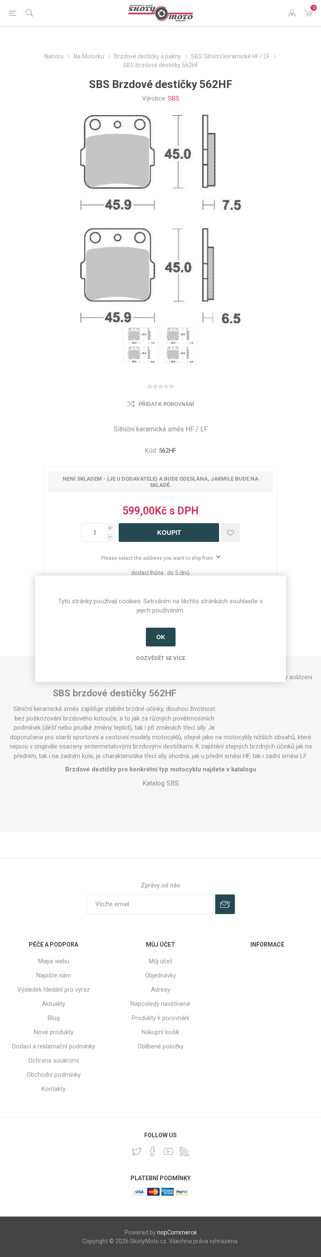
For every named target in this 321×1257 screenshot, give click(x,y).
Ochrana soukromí (53, 1060)
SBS (173, 98)
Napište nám (53, 975)
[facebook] (152, 1151)
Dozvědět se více (160, 658)
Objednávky (160, 975)
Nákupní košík (160, 1032)
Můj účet (160, 961)
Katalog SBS (161, 783)
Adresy (160, 989)
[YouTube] (168, 1151)
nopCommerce (177, 1232)
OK (160, 637)
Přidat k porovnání (166, 404)
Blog (54, 1018)
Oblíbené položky (160, 1046)
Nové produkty (54, 1032)
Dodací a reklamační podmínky (53, 1046)
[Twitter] (136, 1151)
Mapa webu (53, 961)
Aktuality (53, 1004)
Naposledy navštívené (160, 1004)
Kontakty (53, 1089)
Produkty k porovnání (160, 1018)
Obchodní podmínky (54, 1074)
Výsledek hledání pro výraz (53, 989)
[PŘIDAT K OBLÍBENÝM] (230, 532)
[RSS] (184, 1151)
